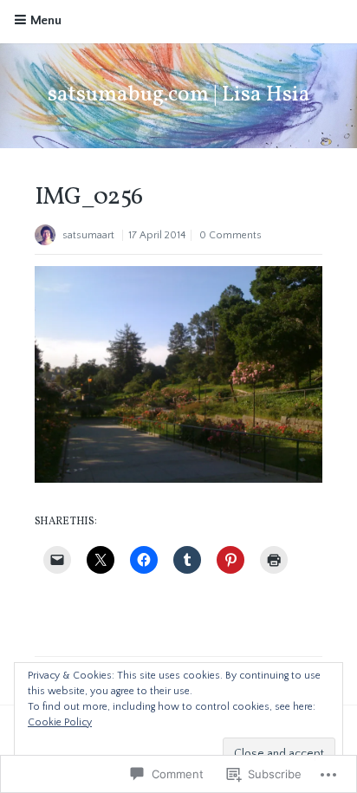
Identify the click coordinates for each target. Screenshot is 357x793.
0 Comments (230, 235)
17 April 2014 (156, 235)
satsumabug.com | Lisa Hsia (179, 95)
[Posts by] (48, 237)
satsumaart (88, 235)
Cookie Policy (60, 722)
